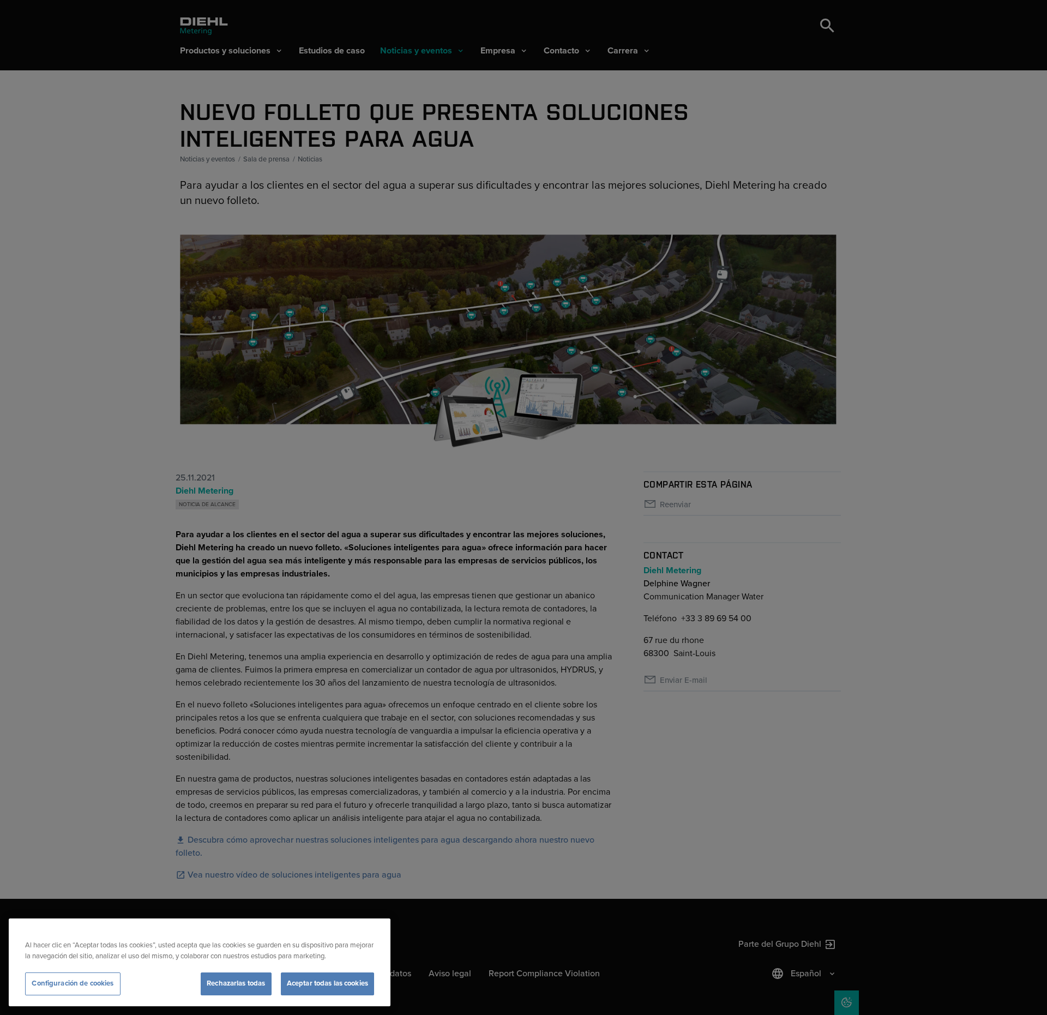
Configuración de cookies (72, 983)
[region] (199, 962)
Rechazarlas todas (236, 983)
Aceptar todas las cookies (327, 983)
